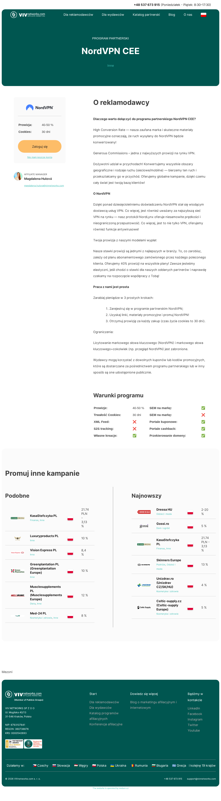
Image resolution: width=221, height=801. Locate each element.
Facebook (195, 714)
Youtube (194, 730)
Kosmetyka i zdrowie (41, 617)
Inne (110, 65)
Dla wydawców (113, 14)
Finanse (34, 520)
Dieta (33, 603)
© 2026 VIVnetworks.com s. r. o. (23, 778)
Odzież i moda (164, 514)
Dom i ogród (163, 528)
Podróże (160, 564)
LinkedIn (194, 708)
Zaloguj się (39, 147)
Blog (172, 14)
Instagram (195, 719)
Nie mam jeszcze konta (39, 157)
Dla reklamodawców (78, 14)
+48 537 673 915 (173, 778)
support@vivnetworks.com (201, 778)
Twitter (193, 725)
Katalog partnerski (146, 14)
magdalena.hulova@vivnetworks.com (44, 185)
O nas (188, 14)
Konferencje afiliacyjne (105, 724)
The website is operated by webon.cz (111, 788)
